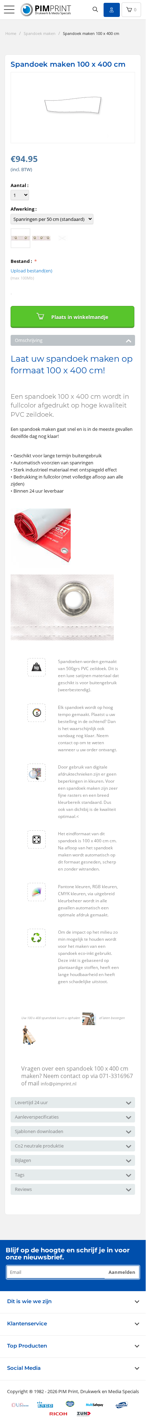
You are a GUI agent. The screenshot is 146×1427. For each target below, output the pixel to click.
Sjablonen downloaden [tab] (39, 1131)
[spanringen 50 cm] (20, 238)
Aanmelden (122, 1272)
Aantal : (20, 185)
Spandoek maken (40, 33)
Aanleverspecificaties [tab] (37, 1117)
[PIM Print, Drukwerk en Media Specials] (47, 9)
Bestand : (22, 261)
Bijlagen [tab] (23, 1160)
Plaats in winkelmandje (79, 317)
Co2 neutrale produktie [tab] (39, 1146)
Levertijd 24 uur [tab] (31, 1102)
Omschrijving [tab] (28, 340)
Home (10, 33)
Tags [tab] (19, 1175)
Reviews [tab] (23, 1189)
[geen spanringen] (62, 238)
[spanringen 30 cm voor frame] (41, 238)
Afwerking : (24, 209)
